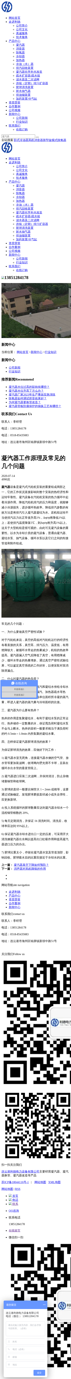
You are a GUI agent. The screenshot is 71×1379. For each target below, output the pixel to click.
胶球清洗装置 (24, 87)
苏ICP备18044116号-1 (15, 1182)
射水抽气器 (23, 91)
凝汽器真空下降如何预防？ (31, 864)
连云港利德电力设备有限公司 (20, 1171)
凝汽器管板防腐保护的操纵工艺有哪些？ (35, 406)
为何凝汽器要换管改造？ (25, 402)
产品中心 (14, 41)
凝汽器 (20, 44)
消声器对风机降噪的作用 (30, 868)
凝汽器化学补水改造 (29, 71)
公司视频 (14, 110)
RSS (17, 1188)
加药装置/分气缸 (26, 98)
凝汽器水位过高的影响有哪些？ (29, 386)
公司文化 (22, 29)
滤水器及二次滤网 (27, 79)
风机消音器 (35, 140)
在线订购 (22, 129)
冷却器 (20, 56)
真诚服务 (22, 33)
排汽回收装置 (24, 67)
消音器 (20, 48)
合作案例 (14, 106)
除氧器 (20, 52)
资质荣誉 (14, 102)
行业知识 (22, 121)
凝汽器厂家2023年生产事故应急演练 (32, 394)
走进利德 (14, 21)
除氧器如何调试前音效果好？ (28, 398)
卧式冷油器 (21, 140)
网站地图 (40, 1182)
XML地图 (54, 1182)
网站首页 (14, 17)
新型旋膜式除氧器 (54, 140)
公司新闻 (22, 117)
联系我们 (14, 125)
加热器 (20, 60)
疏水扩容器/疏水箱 (28, 75)
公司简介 (22, 25)
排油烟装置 (23, 94)
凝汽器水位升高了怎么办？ (26, 390)
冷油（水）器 (24, 64)
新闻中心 (14, 114)
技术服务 (22, 37)
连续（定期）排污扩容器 (32, 83)
